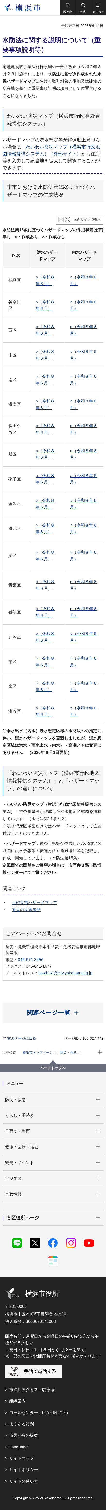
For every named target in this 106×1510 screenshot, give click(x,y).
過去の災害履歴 (26, 910)
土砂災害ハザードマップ (34, 902)
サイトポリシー (23, 1469)
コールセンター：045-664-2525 (38, 1412)
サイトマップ (21, 1458)
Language (18, 1447)
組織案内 (17, 1401)
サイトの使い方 (23, 1481)
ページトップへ (53, 1068)
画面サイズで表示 (87, 219)
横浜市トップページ (38, 1052)
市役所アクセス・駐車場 (32, 1389)
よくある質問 (21, 1424)
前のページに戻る (21, 1038)
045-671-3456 (30, 960)
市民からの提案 (23, 1435)
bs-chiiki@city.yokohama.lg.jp (65, 973)
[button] (67, 7)
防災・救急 (68, 1052)
